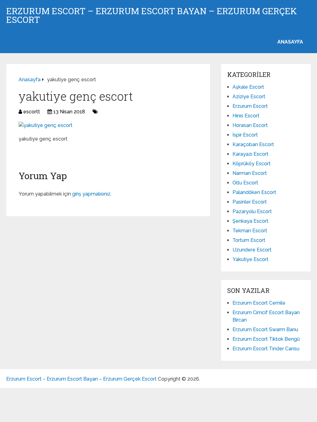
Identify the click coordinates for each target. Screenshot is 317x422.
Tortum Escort (248, 240)
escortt (31, 112)
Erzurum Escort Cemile (258, 303)
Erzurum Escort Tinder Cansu (265, 349)
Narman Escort (249, 173)
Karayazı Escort (250, 154)
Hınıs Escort (245, 116)
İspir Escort (245, 135)
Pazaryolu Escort (252, 211)
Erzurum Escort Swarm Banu (265, 329)
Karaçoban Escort (253, 144)
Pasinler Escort (249, 202)
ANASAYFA (290, 42)
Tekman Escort (249, 231)
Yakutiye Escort (250, 259)
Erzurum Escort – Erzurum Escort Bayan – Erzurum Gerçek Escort (151, 15)
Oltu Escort (245, 183)
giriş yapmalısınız (91, 194)
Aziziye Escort (248, 96)
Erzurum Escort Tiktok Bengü (266, 339)
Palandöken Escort (254, 192)
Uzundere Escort (251, 250)
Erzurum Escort (250, 106)
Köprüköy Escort (251, 164)
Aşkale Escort (248, 87)
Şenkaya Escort (250, 221)
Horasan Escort (250, 125)
